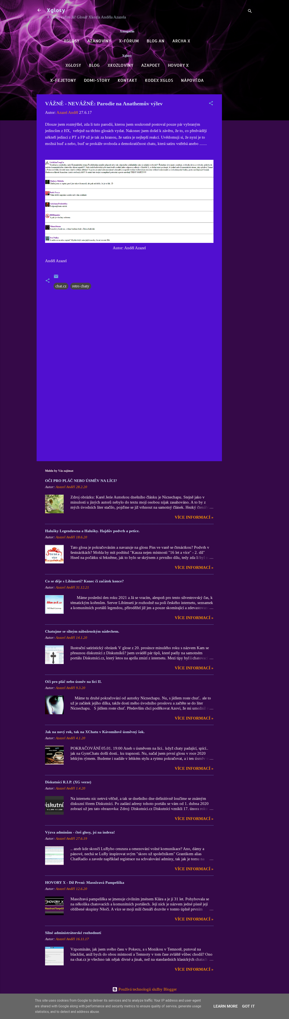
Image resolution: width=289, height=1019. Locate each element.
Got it (248, 1006)
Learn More (225, 1006)
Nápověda (192, 80)
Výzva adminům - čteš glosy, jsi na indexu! (80, 832)
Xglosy (56, 10)
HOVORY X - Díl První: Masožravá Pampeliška (84, 882)
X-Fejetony (63, 80)
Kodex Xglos (159, 80)
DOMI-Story (97, 80)
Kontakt (127, 80)
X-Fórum (129, 40)
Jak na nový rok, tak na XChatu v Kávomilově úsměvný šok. (95, 732)
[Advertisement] (238, 157)
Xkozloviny (120, 65)
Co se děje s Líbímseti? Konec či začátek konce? (84, 581)
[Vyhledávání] (249, 11)
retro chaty (80, 286)
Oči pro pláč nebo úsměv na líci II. (73, 681)
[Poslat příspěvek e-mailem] (56, 277)
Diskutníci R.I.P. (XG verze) (68, 782)
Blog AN (155, 40)
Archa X (181, 40)
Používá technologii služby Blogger (147, 989)
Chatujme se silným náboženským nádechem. (82, 631)
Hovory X (178, 65)
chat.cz (60, 286)
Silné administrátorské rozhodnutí (73, 933)
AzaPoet (150, 65)
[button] (210, 104)
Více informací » (194, 517)
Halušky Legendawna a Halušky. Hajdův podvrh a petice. (92, 531)
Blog (94, 65)
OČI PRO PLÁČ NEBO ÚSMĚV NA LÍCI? (81, 481)
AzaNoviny (99, 40)
